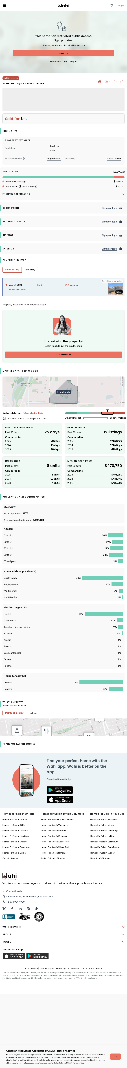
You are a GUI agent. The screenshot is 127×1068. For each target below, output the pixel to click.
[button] (23, 158)
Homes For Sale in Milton (102, 825)
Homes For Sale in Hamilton (15, 836)
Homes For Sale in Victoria (53, 830)
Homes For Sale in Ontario (15, 819)
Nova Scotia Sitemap (100, 858)
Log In (73, 61)
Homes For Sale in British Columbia (57, 819)
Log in (121, 5)
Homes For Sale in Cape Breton (105, 847)
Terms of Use (78, 1063)
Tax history (29, 269)
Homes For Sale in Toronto (15, 830)
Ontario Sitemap (10, 858)
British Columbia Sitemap (53, 858)
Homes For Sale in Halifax (102, 836)
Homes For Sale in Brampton (16, 847)
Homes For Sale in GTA (13, 825)
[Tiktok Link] (36, 908)
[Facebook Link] (12, 908)
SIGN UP (63, 53)
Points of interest (14, 713)
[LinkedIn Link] (20, 908)
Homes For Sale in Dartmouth (104, 841)
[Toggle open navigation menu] (4, 5)
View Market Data (33, 413)
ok (115, 1056)
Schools (33, 713)
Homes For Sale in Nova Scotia (104, 819)
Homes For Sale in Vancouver (55, 825)
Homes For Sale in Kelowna (54, 836)
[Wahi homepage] (63, 5)
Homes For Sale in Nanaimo (54, 852)
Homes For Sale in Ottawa (15, 841)
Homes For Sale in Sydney (102, 852)
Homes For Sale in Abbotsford (55, 841)
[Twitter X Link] (4, 908)
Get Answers (63, 354)
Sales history (12, 269)
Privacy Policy (95, 968)
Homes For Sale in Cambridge (104, 830)
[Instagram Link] (28, 908)
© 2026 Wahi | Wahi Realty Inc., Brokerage (45, 968)
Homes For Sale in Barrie (14, 852)
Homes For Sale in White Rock (55, 847)
